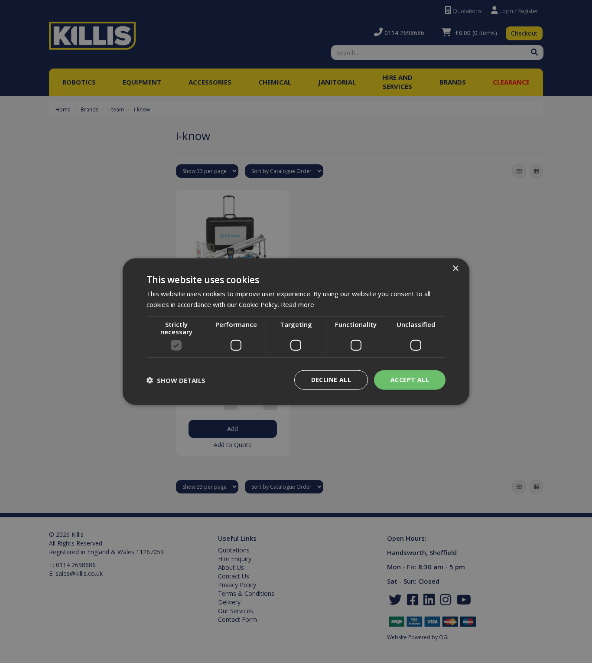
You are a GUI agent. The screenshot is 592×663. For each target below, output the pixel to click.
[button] (175, 380)
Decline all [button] (331, 380)
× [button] (455, 268)
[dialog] (296, 331)
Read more (297, 304)
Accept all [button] (409, 380)
